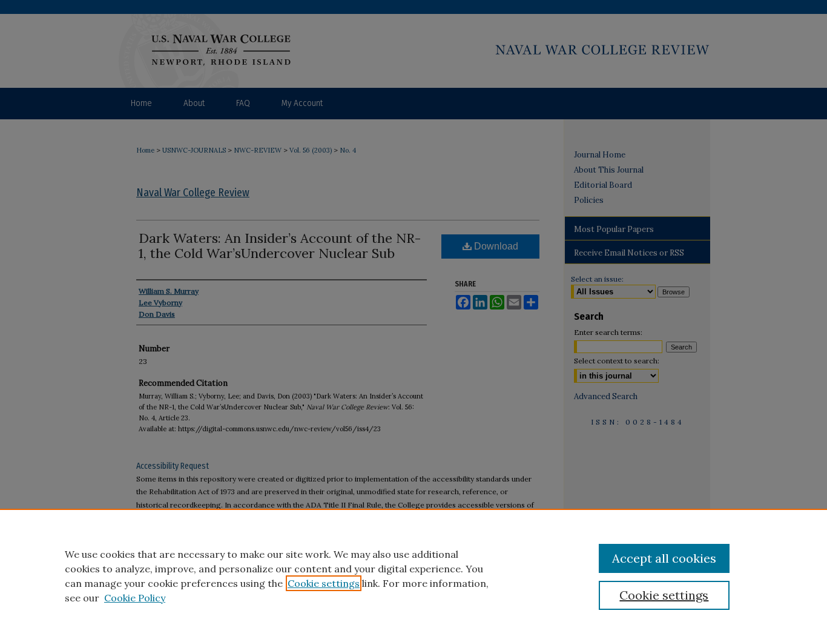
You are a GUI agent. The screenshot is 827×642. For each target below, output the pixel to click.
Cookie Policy (134, 598)
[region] (413, 575)
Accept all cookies (664, 558)
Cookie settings (324, 583)
